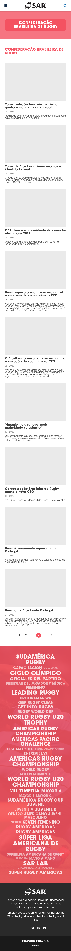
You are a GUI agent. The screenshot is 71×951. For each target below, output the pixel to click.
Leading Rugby (35, 693)
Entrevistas (35, 754)
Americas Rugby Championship (35, 732)
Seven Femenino (41, 822)
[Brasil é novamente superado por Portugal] (35, 526)
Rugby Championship (49, 749)
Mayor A (51, 791)
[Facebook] (26, 928)
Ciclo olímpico (35, 674)
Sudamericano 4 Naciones (35, 868)
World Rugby (35, 770)
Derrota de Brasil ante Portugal (29, 610)
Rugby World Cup (35, 712)
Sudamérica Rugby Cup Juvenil (35, 802)
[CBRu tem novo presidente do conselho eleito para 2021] (35, 208)
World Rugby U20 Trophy (35, 720)
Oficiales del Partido (35, 679)
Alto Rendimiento (35, 774)
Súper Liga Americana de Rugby (35, 843)
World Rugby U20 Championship (35, 782)
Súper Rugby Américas (35, 872)
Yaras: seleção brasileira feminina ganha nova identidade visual (31, 106)
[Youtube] (44, 928)
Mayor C (44, 796)
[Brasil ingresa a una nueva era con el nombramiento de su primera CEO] (35, 270)
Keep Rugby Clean (35, 703)
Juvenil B (46, 809)
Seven (16, 822)
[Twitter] (32, 928)
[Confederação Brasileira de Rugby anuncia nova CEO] (35, 466)
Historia (22, 858)
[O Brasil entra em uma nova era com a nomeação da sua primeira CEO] (35, 336)
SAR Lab (35, 864)
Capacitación (27, 668)
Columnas (50, 668)
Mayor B (27, 796)
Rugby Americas (35, 827)
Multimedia (24, 791)
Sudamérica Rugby (35, 660)
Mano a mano (42, 858)
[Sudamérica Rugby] (35, 5)
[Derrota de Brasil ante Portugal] (35, 588)
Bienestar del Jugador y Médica (35, 683)
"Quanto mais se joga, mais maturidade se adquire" (26, 426)
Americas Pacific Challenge (35, 742)
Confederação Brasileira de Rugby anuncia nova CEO (32, 491)
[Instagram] (38, 928)
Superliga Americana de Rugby (35, 854)
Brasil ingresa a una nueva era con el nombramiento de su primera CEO (34, 294)
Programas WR (35, 698)
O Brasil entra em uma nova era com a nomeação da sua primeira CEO (35, 360)
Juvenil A (23, 810)
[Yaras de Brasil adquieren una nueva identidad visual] (35, 144)
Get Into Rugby (35, 707)
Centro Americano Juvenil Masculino (35, 816)
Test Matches (20, 749)
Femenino (35, 688)
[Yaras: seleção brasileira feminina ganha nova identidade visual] (35, 82)
